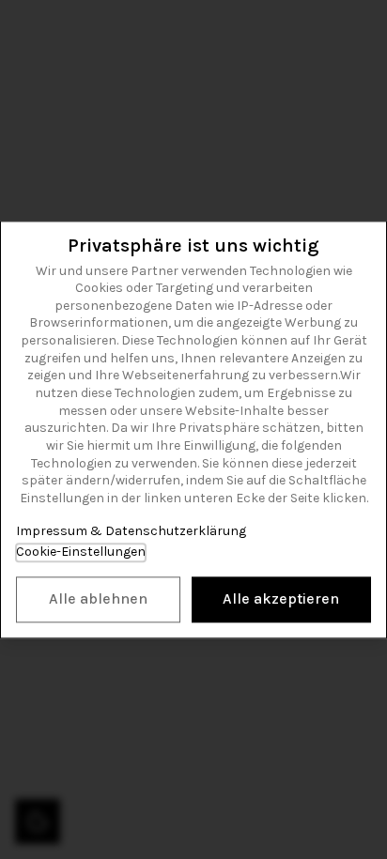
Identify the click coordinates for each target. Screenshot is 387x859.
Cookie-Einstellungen (81, 552)
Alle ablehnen (98, 598)
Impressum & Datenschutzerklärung (131, 531)
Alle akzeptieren (281, 598)
